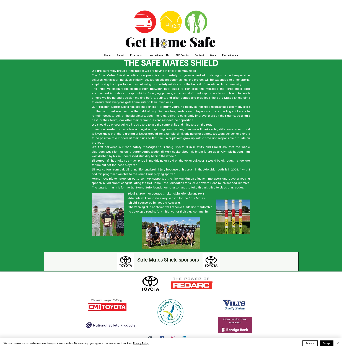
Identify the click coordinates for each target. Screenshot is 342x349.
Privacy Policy (141, 343)
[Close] (338, 343)
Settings (310, 343)
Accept (326, 343)
